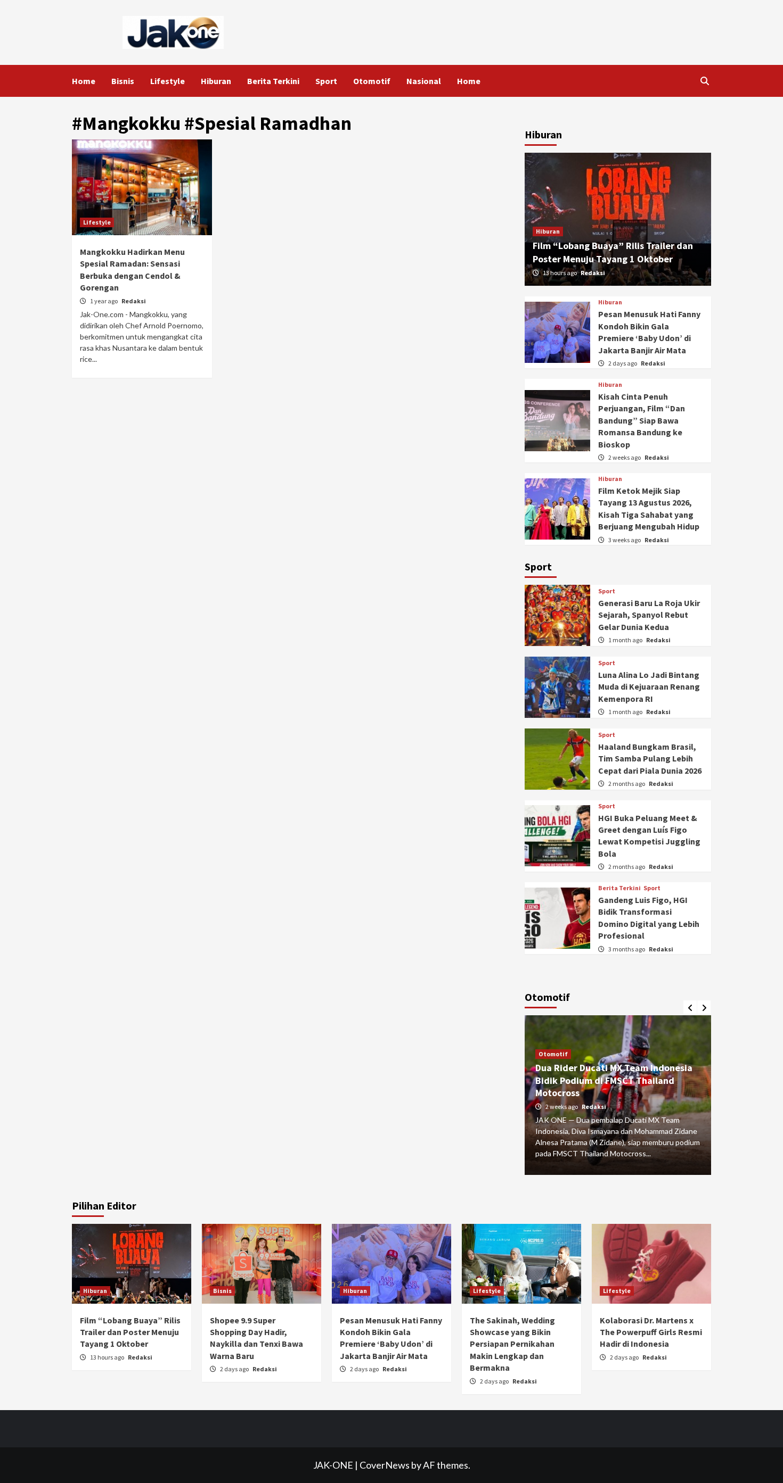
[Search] (704, 81)
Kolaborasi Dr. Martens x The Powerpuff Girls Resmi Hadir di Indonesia (651, 1332)
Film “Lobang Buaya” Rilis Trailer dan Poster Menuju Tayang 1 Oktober (130, 1332)
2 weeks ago (625, 457)
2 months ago (627, 784)
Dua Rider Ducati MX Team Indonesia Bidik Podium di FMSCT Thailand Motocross (613, 1080)
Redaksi (133, 301)
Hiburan (216, 81)
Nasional (423, 81)
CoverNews (385, 1465)
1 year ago (104, 301)
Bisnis (122, 81)
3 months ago (627, 949)
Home (83, 81)
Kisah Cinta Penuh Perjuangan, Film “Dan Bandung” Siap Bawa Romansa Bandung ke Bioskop (641, 420)
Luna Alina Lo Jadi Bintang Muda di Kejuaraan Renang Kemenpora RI (649, 686)
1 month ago (625, 640)
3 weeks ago (625, 540)
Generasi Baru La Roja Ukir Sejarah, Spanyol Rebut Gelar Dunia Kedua (649, 615)
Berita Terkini (273, 81)
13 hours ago (560, 273)
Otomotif (371, 81)
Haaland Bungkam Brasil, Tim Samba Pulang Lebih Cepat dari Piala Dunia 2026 (650, 758)
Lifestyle (167, 81)
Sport (326, 81)
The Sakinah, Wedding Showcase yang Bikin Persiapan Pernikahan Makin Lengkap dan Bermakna (512, 1344)
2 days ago (623, 363)
